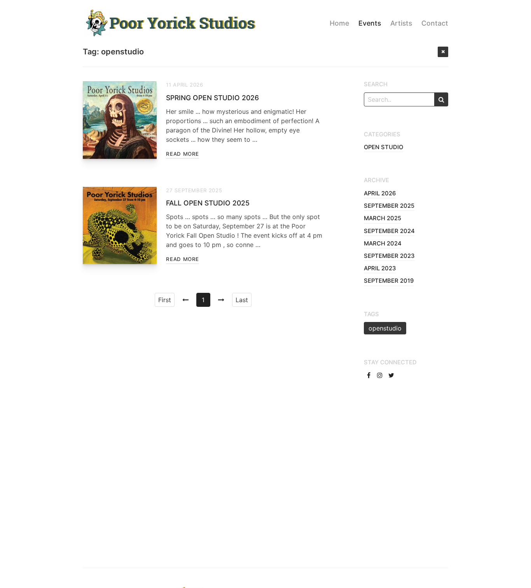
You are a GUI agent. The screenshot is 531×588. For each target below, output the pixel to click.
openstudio (385, 328)
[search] (441, 99)
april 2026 (380, 193)
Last (242, 300)
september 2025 (389, 205)
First (164, 300)
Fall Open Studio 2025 (208, 203)
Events (369, 23)
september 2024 (389, 231)
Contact (434, 23)
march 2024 (383, 243)
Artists (401, 23)
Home (339, 23)
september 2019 (389, 280)
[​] (369, 375)
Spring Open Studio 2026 (212, 98)
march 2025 (382, 218)
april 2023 (380, 268)
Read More (182, 154)
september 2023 (389, 255)
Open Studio (383, 147)
